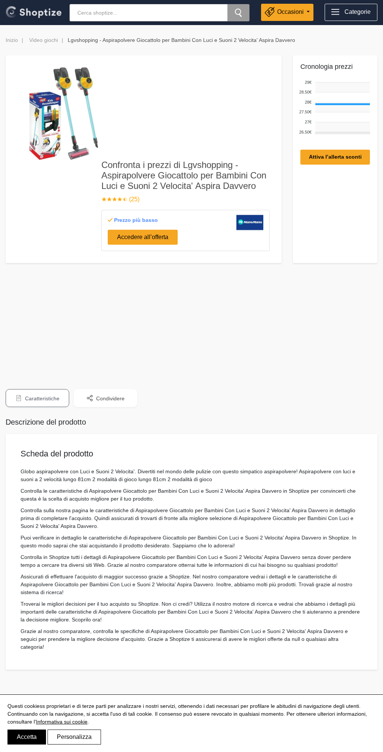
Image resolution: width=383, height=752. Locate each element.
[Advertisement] (191, 321)
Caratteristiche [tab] (41, 398)
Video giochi (43, 40)
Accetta (27, 737)
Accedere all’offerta (142, 237)
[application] (333, 107)
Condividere (110, 398)
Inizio (12, 40)
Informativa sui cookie (62, 722)
